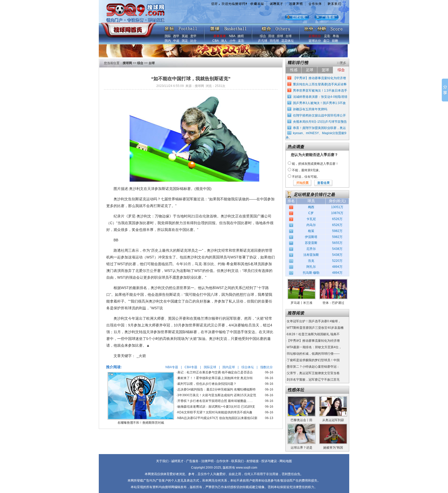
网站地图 (285, 461)
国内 (168, 41)
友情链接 (252, 461)
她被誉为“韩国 (333, 447)
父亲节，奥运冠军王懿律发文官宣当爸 (313, 373)
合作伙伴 (222, 461)
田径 (271, 36)
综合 (263, 36)
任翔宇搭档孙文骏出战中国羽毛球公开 (319, 115)
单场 (336, 36)
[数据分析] (323, 27)
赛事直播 (219, 36)
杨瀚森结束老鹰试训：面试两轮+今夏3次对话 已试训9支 (216, 406)
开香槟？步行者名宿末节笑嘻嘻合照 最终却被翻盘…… (215, 401)
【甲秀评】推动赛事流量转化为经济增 (319, 78)
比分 (193, 41)
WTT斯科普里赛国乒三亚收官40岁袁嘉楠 (315, 328)
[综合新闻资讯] (276, 27)
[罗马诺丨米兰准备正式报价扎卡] (302, 281)
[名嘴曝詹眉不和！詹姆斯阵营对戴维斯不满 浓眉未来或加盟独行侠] (141, 374)
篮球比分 (315, 41)
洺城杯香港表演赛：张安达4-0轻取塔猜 (320, 97)
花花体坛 (287, 41)
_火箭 (141, 356)
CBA (215, 41)
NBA (232, 36)
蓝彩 (241, 41)
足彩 (327, 36)
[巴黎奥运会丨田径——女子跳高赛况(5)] (302, 398)
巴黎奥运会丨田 (301, 420)
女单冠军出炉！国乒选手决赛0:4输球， (314, 321)
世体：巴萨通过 (333, 303)
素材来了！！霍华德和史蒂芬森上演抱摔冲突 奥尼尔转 (215, 378)
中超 (176, 41)
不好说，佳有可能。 (306, 177)
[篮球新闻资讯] (228, 27)
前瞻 (335, 41)
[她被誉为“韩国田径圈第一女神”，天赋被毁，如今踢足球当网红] (333, 425)
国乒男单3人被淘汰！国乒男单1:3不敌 (319, 103)
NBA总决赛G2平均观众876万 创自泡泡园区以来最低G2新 (217, 418)
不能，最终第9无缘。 (307, 170)
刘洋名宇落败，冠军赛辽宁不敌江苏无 (313, 379)
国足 (185, 41)
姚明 (240, 36)
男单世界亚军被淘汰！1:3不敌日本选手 (320, 90)
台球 (288, 36)
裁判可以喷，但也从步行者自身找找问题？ (206, 384)
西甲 (176, 36)
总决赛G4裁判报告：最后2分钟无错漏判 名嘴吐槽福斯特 (216, 389)
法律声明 (207, 461)
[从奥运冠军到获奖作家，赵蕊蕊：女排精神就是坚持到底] (333, 398)
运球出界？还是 (301, 447)
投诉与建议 (269, 461)
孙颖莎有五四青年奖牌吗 (310, 109)
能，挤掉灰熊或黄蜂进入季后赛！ (315, 164)
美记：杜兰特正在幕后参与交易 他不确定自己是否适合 (215, 372)
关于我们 (162, 461)
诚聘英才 (177, 461)
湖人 (224, 41)
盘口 (326, 41)
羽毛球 (274, 41)
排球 (280, 36)
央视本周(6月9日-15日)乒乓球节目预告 (320, 122)
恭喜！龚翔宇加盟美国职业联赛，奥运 (319, 128)
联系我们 (237, 461)
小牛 (232, 41)
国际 (168, 36)
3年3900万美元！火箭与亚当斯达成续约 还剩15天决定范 (216, 395)
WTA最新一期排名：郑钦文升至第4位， (314, 347)
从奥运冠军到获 (333, 420)
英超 (185, 36)
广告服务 (192, 461)
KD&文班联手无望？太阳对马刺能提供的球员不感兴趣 (214, 412)
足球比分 (315, 36)
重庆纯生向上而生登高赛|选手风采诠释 (320, 84)
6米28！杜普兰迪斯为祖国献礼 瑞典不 (313, 334)
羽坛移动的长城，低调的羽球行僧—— (313, 353)
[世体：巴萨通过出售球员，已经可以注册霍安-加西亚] (333, 281)
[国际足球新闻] (180, 27)
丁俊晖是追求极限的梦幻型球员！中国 (313, 360)
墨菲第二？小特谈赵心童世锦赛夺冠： (313, 366)
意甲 (193, 36)
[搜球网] (127, 28)
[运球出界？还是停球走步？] (302, 425)
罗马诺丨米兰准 (301, 303)
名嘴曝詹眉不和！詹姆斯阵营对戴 (140, 422)
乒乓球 (262, 41)
